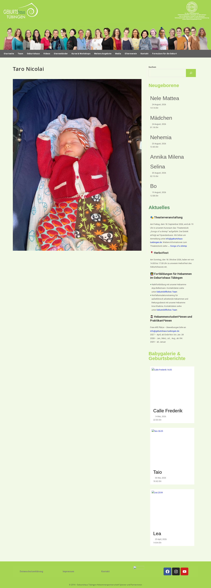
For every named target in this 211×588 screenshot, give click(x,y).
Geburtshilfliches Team (166, 292)
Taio (157, 472)
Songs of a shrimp (178, 246)
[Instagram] (176, 571)
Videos (46, 53)
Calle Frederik (168, 410)
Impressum (68, 571)
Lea (157, 533)
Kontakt (105, 571)
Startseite (9, 53)
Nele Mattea (164, 98)
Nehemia (160, 137)
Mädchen (161, 118)
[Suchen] (191, 73)
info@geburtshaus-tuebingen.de (164, 331)
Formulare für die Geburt (164, 53)
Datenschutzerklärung (31, 571)
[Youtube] (184, 571)
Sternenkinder (61, 53)
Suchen (152, 67)
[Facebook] (167, 571)
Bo (153, 186)
